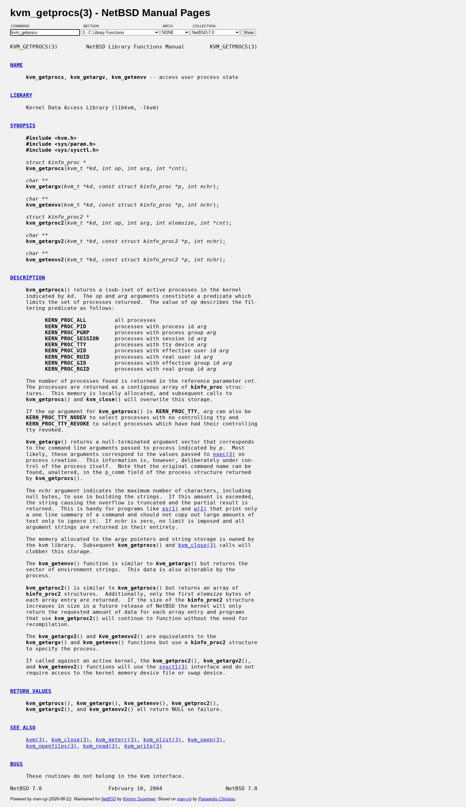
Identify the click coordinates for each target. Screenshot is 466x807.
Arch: (171, 26)
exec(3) (224, 454)
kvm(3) (35, 740)
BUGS (16, 764)
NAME (16, 65)
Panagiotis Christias (216, 799)
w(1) (200, 509)
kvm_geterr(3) (116, 740)
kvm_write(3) (143, 746)
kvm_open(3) (205, 740)
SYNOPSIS (23, 126)
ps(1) (170, 509)
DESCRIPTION (27, 278)
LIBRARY (21, 95)
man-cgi (184, 799)
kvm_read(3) (100, 746)
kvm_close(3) (197, 545)
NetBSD (108, 799)
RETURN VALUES (30, 691)
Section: (92, 26)
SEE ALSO (23, 728)
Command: (22, 26)
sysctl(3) (173, 667)
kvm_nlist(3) (162, 740)
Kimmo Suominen (139, 799)
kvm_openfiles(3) (51, 746)
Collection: (204, 26)
